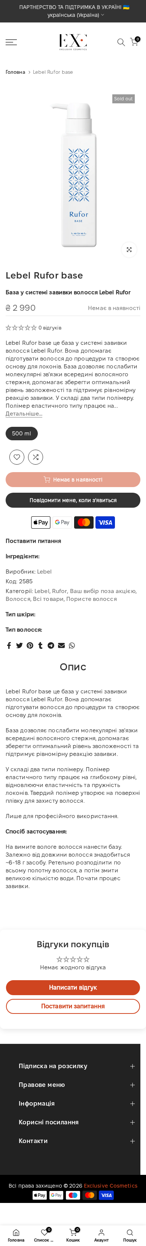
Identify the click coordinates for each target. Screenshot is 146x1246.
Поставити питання (33, 541)
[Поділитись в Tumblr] (40, 645)
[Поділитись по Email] (61, 645)
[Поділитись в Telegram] (51, 645)
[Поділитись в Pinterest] (30, 645)
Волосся (18, 599)
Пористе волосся (91, 599)
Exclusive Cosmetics (110, 1186)
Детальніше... (24, 413)
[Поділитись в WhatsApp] (72, 645)
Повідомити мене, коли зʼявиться (73, 500)
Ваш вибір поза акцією (103, 591)
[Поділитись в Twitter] (19, 645)
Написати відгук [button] (73, 987)
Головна (15, 72)
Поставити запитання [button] (73, 1006)
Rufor (59, 591)
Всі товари (48, 599)
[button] (22, 327)
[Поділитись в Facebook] (9, 645)
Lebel (44, 571)
